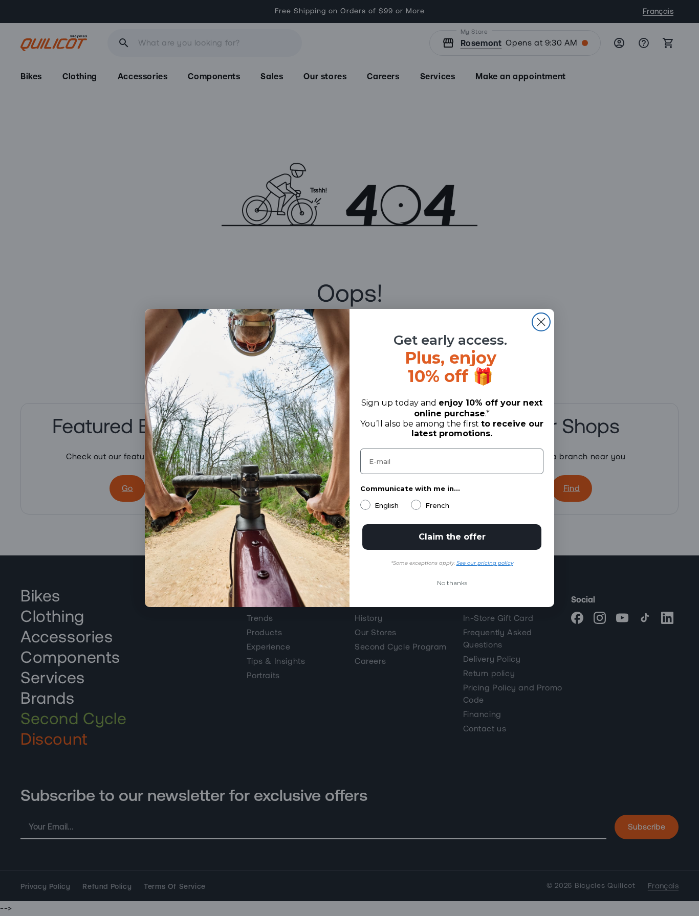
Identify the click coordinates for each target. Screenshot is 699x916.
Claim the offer (452, 537)
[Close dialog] (541, 322)
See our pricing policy (484, 563)
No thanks (452, 583)
